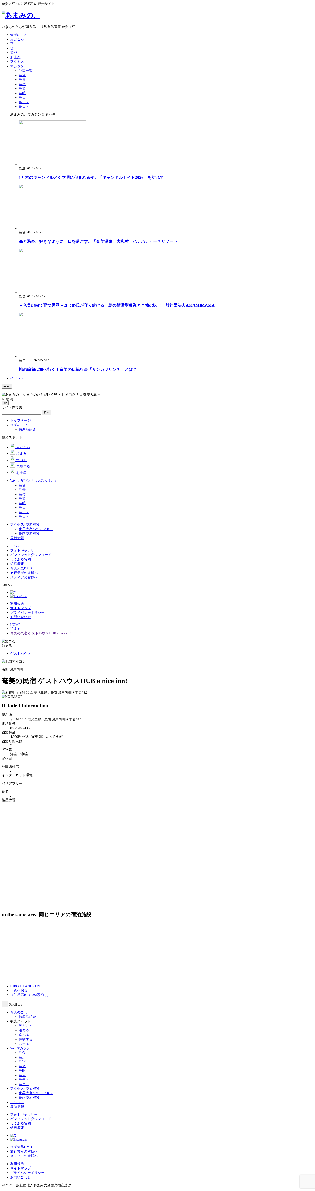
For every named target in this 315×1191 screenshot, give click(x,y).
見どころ (26, 1026)
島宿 (22, 1061)
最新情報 (17, 1106)
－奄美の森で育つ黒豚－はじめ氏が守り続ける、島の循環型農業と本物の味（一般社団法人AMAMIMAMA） (119, 305)
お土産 (24, 1043)
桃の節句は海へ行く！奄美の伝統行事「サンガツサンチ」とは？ (78, 369)
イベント (17, 1102)
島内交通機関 (29, 1097)
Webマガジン (20, 1048)
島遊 (22, 1066)
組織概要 (17, 1128)
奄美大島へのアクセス (36, 1093)
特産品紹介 (27, 1017)
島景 (22, 1057)
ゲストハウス (20, 653)
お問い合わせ (20, 617)
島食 (22, 1052)
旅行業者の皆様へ (24, 1151)
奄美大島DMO (21, 1147)
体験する (26, 1039)
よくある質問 (20, 1123)
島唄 (22, 1070)
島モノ (24, 1079)
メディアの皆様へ (24, 1156)
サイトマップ (20, 608)
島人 (22, 1075)
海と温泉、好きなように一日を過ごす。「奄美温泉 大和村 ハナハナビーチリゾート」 (100, 241)
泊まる (24, 1030)
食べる (24, 1035)
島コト (24, 1084)
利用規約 (17, 603)
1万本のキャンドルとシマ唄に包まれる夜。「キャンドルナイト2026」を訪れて (91, 177)
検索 (47, 412)
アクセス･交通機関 (24, 1088)
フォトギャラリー (24, 1114)
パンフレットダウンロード (30, 1119)
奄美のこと (18, 1012)
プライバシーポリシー (27, 612)
